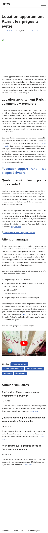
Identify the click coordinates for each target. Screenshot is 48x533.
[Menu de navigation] (43, 4)
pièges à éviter (20, 373)
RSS (23, 531)
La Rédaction (9, 31)
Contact (15, 531)
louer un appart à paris (34, 368)
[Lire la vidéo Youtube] (24, 343)
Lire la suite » (35, 411)
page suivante (16, 227)
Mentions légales (34, 531)
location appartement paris (13, 368)
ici (24, 314)
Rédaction (5, 531)
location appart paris (19, 364)
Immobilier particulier (34, 31)
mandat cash (7, 373)
